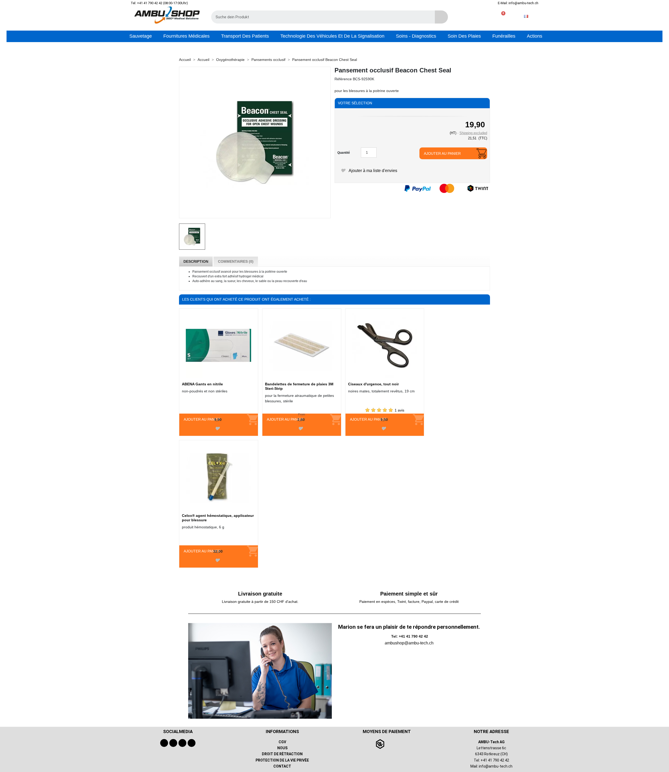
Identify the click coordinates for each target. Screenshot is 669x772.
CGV (282, 742)
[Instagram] (182, 743)
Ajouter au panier (442, 153)
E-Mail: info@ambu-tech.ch (518, 3)
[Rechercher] (441, 17)
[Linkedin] (191, 743)
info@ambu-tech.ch (495, 766)
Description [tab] (195, 261)
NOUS (282, 748)
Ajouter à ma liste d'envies (372, 170)
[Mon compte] (484, 16)
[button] (501, 16)
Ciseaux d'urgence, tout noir (373, 384)
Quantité (343, 153)
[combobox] (319, 17)
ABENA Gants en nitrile (202, 384)
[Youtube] (173, 743)
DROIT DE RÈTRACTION (282, 754)
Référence (343, 79)
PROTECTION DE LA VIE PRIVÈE (282, 760)
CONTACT (282, 766)
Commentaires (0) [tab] (235, 261)
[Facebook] (164, 743)
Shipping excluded (473, 133)
